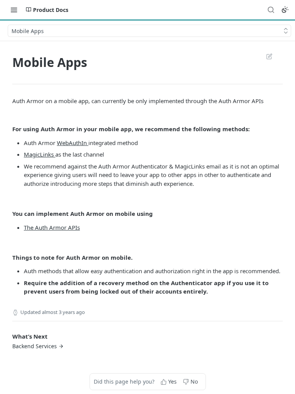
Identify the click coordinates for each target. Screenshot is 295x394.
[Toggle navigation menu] (14, 9)
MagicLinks (39, 154)
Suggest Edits (265, 56)
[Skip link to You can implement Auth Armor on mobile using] (7, 213)
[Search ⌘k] (271, 9)
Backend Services (34, 346)
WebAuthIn (72, 143)
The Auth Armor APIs (52, 227)
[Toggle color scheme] (285, 9)
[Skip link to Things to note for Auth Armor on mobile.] (7, 257)
